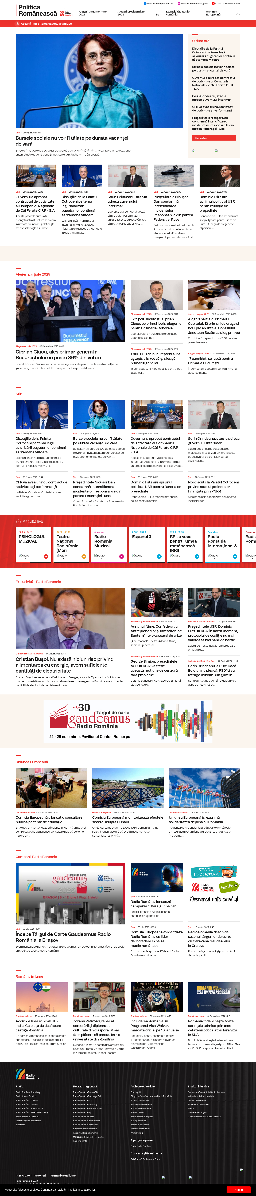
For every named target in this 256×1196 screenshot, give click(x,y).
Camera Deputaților (197, 1112)
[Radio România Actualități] (44, 10)
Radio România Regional (142, 1117)
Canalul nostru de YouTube (227, 3)
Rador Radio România (141, 1146)
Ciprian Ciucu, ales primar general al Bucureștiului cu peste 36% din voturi (70, 325)
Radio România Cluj (82, 1100)
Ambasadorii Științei (140, 1129)
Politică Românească (141, 1108)
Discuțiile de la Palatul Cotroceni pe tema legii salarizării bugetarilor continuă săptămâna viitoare (214, 54)
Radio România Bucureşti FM (87, 1096)
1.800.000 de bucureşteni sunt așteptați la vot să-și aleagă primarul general (157, 360)
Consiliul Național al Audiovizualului (204, 1117)
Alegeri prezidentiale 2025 (131, 13)
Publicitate (23, 1175)
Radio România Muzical (27, 1104)
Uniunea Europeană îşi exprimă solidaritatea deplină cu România (204, 803)
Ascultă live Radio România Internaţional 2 (185, 545)
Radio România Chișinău (27, 1117)
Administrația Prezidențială (201, 1096)
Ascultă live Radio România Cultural (71, 545)
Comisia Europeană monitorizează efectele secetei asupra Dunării (128, 803)
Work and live (137, 1133)
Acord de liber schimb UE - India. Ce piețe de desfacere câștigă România (42, 1014)
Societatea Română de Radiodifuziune (206, 1092)
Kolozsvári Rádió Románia (85, 1133)
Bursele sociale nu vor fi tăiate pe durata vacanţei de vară (99, 95)
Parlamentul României (198, 1104)
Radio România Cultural (27, 1100)
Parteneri (40, 1175)
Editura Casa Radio (140, 1100)
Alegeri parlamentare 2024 (93, 13)
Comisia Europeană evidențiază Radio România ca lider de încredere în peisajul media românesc (157, 940)
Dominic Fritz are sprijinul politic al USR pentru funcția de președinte (220, 197)
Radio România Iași (82, 1112)
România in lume (24, 1016)
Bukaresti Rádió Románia (85, 1129)
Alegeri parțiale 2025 (26, 346)
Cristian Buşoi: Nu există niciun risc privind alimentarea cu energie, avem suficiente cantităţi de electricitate (70, 638)
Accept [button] (239, 1189)
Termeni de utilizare (63, 1175)
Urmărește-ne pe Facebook (160, 3)
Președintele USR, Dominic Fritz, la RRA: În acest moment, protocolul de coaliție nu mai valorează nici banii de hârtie (214, 620)
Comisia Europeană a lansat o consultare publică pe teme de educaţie (51, 803)
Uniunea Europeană (213, 13)
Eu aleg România (138, 1121)
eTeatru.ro (20, 1125)
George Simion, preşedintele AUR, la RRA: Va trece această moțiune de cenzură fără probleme (157, 670)
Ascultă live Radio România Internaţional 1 (147, 545)
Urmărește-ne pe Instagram (194, 3)
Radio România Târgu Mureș (86, 1121)
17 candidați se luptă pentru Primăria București (214, 362)
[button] (96, 1190)
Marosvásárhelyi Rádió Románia (88, 1137)
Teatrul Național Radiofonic (28, 1121)
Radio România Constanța (85, 1104)
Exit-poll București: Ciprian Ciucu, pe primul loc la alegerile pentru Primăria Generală (157, 310)
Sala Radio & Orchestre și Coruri (145, 1159)
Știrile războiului (138, 1112)
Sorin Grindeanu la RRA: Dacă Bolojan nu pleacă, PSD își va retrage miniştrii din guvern (214, 672)
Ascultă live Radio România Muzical (109, 545)
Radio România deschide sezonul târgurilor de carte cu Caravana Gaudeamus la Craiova (214, 940)
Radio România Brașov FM (85, 1092)
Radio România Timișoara (85, 1125)
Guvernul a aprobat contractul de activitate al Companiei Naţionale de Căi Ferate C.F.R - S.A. (214, 83)
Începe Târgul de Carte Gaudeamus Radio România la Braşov (70, 908)
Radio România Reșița (83, 1117)
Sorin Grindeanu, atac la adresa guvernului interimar (214, 98)
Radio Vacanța (80, 1141)
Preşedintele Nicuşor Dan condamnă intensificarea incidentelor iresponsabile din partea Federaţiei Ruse (214, 123)
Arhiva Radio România (141, 1104)
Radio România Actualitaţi (28, 1092)
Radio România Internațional (29, 1108)
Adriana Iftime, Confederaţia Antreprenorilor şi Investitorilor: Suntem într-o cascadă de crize (157, 617)
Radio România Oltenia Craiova (88, 1108)
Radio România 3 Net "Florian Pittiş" (32, 1112)
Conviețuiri (136, 1092)
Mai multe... (201, 138)
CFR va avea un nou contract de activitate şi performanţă (214, 108)
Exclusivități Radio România (178, 13)
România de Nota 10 (140, 1125)
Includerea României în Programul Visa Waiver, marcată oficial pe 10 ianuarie (157, 1016)
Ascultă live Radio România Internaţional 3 (222, 545)
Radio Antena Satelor (26, 1096)
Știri (158, 14)
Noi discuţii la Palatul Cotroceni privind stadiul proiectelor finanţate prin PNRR (214, 487)
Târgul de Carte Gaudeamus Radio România (151, 1096)
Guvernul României (197, 1100)
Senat (191, 1108)
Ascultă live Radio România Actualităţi (33, 545)
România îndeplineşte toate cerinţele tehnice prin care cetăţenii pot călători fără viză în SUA (214, 1016)
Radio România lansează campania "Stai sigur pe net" (157, 890)
